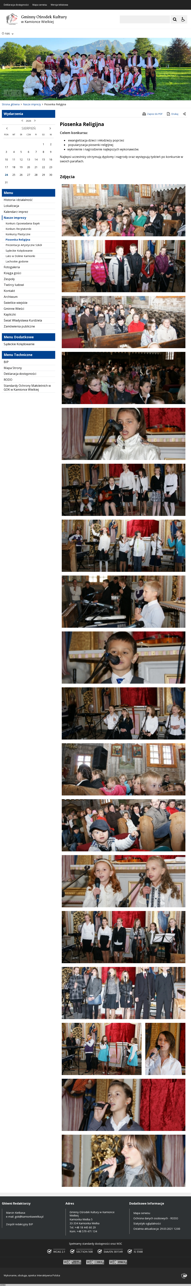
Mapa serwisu (39, 5)
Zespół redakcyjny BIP (19, 1224)
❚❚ (7, 92)
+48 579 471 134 (87, 1231)
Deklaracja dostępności (16, 5)
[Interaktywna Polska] (184, 1275)
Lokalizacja (11, 206)
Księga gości (12, 273)
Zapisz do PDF (154, 114)
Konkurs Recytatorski (18, 229)
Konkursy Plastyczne (18, 234)
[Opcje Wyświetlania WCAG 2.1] (183, 19)
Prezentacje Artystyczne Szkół (24, 245)
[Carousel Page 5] (50, 93)
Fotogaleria (12, 267)
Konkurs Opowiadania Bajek (23, 223)
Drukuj (174, 114)
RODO (8, 380)
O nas (6, 33)
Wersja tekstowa (59, 5)
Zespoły (9, 279)
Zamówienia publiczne (19, 326)
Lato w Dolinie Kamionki (20, 256)
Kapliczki (10, 314)
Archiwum (11, 297)
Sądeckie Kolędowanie (19, 250)
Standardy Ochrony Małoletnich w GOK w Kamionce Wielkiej (27, 388)
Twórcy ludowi (14, 285)
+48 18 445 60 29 (85, 1227)
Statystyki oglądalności (147, 1223)
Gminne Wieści (14, 309)
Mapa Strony (13, 368)
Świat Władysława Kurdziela (23, 320)
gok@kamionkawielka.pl (29, 1216)
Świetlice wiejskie (15, 303)
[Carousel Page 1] (36, 93)
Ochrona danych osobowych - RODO (155, 1218)
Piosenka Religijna (18, 239)
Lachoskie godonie (17, 261)
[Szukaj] (175, 19)
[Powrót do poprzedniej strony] (184, 114)
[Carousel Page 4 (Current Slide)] (47, 93)
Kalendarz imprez (16, 212)
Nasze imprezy (15, 218)
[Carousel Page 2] (40, 93)
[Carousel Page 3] (43, 93)
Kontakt (9, 291)
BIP (6, 362)
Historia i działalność (18, 200)
